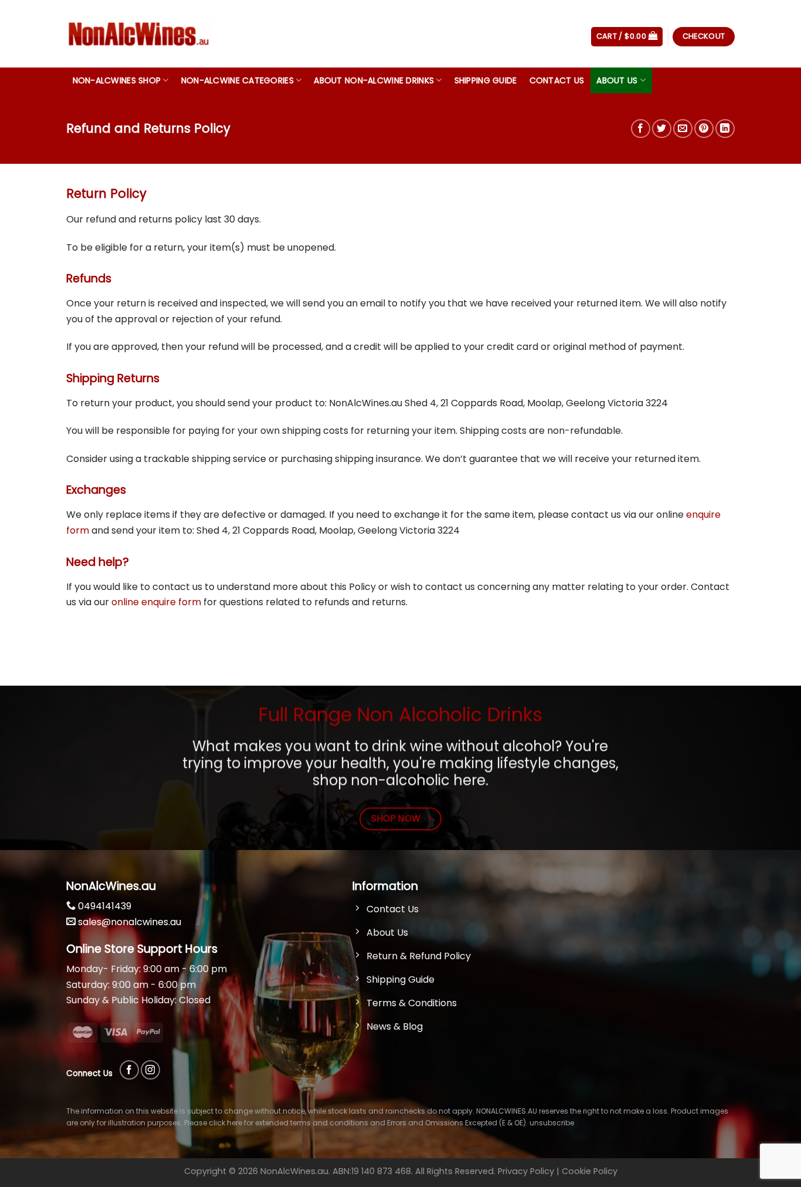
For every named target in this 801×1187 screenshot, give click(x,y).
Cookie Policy (589, 1171)
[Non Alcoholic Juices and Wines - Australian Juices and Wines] (139, 33)
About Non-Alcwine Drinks (374, 80)
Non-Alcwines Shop (117, 80)
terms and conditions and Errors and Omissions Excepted (393, 1123)
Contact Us (557, 80)
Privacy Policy (526, 1171)
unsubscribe (552, 1123)
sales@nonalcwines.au (128, 922)
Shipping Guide (485, 80)
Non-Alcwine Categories (237, 80)
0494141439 (103, 906)
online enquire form (155, 602)
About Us (616, 80)
